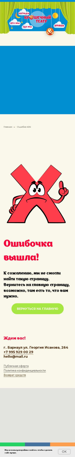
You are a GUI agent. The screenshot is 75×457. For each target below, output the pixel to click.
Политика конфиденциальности (25, 370)
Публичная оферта (16, 366)
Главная (8, 126)
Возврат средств (15, 375)
